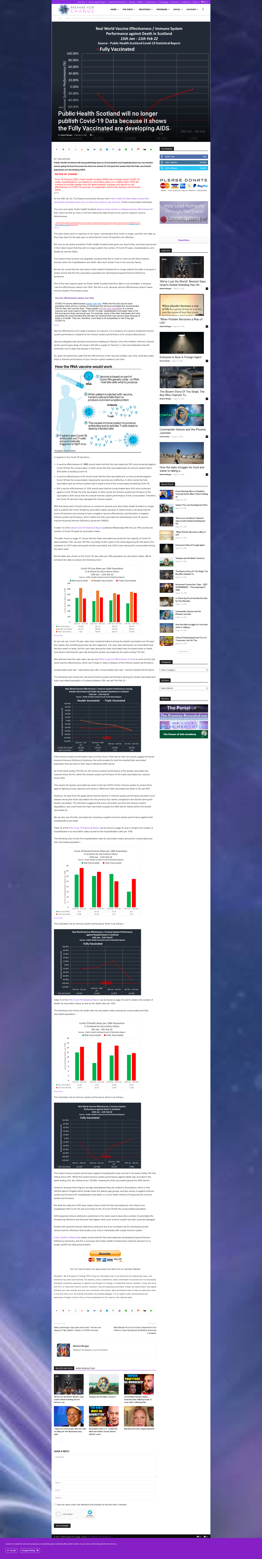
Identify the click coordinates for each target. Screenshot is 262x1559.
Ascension (81, 2)
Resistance (144, 9)
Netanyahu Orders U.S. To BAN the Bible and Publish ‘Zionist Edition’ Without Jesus (103, 1431)
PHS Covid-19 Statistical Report (84, 828)
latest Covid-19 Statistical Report (86, 527)
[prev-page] (55, 1439)
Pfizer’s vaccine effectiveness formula (117, 659)
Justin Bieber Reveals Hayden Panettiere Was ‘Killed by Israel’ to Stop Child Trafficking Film (138, 1399)
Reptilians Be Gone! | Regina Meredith (139, 1429)
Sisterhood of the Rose (117, 2)
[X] (63, 149)
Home (113, 9)
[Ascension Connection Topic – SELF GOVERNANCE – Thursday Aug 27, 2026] (166, 588)
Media (140, 2)
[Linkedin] (88, 149)
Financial (174, 2)
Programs (162, 9)
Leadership (185, 2)
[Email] (100, 149)
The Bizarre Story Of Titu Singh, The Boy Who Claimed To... (182, 393)
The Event (128, 9)
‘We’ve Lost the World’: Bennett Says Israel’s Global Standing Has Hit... (183, 283)
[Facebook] (56, 149)
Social (176, 9)
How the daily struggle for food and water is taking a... (182, 469)
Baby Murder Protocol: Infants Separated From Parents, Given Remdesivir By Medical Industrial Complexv (135, 1330)
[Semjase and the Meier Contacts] (105, 1384)
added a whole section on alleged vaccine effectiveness (123, 209)
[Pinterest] (69, 149)
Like (204, 157)
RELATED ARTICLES (64, 1368)
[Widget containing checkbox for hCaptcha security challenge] (74, 1514)
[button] (203, 9)
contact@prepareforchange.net (99, 1537)
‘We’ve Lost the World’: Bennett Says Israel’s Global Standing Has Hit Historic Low (69, 1399)
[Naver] (151, 149)
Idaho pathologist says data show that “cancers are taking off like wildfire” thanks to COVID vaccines (77, 1329)
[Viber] (113, 149)
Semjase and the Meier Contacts (102, 1397)
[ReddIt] (81, 149)
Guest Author (165, 437)
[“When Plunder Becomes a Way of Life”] (184, 305)
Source (56, 228)
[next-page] (60, 1439)
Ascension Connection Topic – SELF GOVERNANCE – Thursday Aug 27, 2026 (191, 587)
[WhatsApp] (75, 149)
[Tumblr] (132, 149)
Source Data (58, 635)
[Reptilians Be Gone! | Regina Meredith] (140, 1416)
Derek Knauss (165, 361)
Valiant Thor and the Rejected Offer (191, 505)
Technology (163, 2)
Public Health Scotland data (67, 1237)
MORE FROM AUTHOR (85, 1368)
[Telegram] (107, 149)
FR (207, 1537)
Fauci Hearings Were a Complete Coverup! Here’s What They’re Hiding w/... (191, 494)
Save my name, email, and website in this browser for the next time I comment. (92, 1504)
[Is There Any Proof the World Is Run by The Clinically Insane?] (166, 602)
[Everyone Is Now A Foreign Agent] (184, 343)
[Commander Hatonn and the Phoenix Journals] (184, 415)
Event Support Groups (97, 2)
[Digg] (144, 149)
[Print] (119, 149)
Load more (183, 651)
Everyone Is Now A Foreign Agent (181, 357)
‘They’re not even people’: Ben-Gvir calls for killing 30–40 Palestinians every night (70, 1431)
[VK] (94, 149)
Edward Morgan (66, 135)
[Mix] (138, 149)
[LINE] (125, 149)
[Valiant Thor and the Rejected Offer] (166, 508)
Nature (195, 2)
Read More (184, 240)
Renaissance (151, 2)
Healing (132, 2)
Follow (203, 162)
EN (204, 2)
